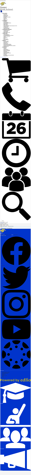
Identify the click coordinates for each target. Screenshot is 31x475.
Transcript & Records (6, 52)
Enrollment (5, 17)
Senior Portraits (5, 55)
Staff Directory (5, 16)
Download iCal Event (10, 226)
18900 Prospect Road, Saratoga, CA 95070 (5, 234)
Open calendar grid (9, 228)
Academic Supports (6, 26)
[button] (5, 13)
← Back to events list (3, 228)
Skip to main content (3, 0)
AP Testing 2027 (6, 27)
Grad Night (5, 54)
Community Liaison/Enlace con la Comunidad (9, 45)
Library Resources (6, 49)
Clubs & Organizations (6, 34)
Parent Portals (5, 42)
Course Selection (6, 31)
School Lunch (5, 53)
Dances (4, 38)
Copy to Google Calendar (3, 226)
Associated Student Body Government (8, 35)
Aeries (3, 376)
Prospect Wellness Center (7, 32)
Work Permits (5, 51)
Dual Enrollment (6, 23)
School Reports (5, 14)
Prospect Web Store (6, 39)
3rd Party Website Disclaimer (5, 372)
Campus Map (5, 18)
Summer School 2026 (6, 28)
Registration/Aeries (6, 41)
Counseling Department (7, 30)
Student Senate (5, 37)
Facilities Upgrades (4, 375)
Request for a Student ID (7, 50)
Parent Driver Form (6, 46)
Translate (6, 222)
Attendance (5, 48)
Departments (5, 21)
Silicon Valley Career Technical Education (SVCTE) (10, 25)
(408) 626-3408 (15, 234)
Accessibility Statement (5, 373)
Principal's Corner (6, 15)
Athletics (5, 36)
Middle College (6, 24)
